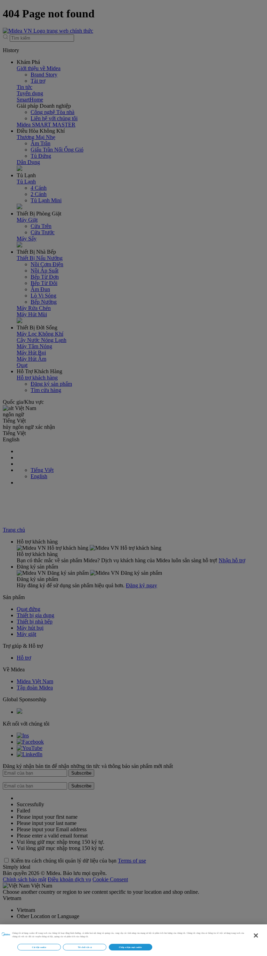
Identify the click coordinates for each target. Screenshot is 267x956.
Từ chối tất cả (85, 947)
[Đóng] (256, 935)
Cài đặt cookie (39, 947)
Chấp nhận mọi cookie (130, 947)
